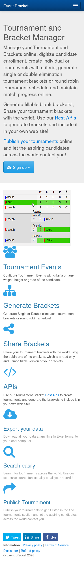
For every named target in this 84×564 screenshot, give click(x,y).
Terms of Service (57, 545)
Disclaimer (11, 550)
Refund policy (30, 550)
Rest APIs (65, 117)
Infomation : (12, 545)
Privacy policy (32, 545)
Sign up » (21, 167)
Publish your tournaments (30, 141)
